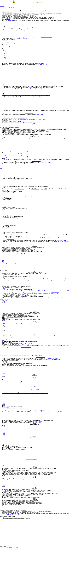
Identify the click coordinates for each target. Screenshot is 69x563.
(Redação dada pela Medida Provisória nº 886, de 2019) (41, 63)
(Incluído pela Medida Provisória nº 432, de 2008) (37, 355)
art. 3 (24, 345)
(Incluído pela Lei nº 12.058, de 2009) (58, 411)
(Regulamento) (30, 178)
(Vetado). (3, 94)
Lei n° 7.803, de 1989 (53, 513)
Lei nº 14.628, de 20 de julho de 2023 (41, 290)
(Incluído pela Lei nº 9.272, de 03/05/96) (17, 264)
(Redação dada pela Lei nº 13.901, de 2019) (42, 64)
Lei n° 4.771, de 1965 (41, 513)
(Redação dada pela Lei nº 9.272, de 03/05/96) (20, 253)
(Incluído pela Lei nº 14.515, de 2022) (10, 239)
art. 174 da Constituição (10, 20)
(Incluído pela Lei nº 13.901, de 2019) (39, 96)
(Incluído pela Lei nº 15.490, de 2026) (55, 292)
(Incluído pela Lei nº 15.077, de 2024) (38, 422)
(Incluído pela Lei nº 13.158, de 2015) (28, 343)
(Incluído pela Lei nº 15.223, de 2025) (29, 113)
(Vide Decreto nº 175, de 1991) (34, 386)
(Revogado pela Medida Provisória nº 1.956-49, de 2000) (13, 514)
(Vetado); (3, 84)
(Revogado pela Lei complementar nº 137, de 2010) (31, 459)
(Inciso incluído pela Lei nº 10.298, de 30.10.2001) (46, 37)
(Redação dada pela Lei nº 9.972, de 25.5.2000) (5, 299)
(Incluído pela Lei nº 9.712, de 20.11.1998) (35, 189)
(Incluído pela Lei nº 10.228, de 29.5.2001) (36, 161)
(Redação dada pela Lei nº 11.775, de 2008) (40, 357)
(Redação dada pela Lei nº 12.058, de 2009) (34, 389)
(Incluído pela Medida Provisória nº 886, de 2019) (44, 95)
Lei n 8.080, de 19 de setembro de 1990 (19, 189)
